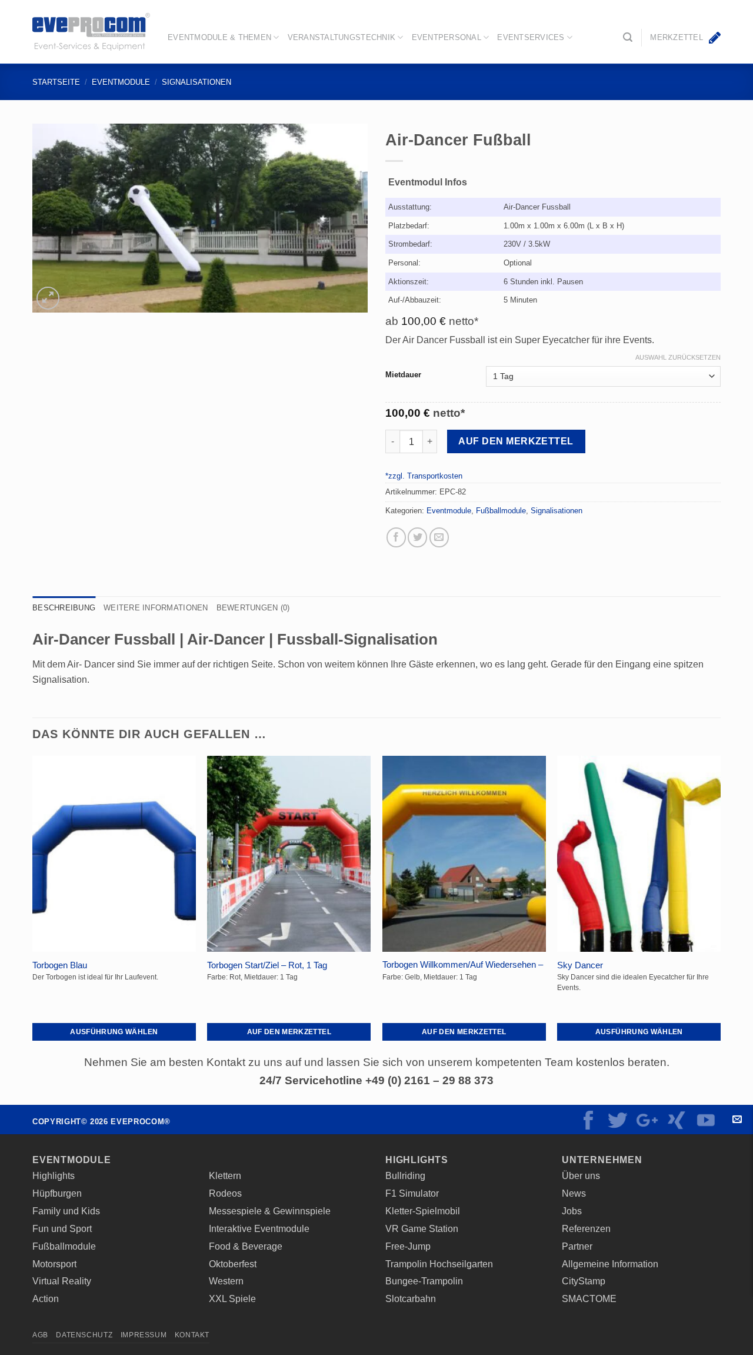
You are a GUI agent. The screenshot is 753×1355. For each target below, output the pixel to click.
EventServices (530, 37)
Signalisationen (196, 82)
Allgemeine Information (610, 1263)
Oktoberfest (232, 1263)
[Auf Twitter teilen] (417, 537)
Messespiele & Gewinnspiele (270, 1210)
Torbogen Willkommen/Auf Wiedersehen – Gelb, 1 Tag (462, 970)
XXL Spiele (232, 1298)
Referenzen (586, 1228)
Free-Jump (408, 1246)
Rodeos (225, 1193)
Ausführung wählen (114, 1031)
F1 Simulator (412, 1193)
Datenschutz (84, 1335)
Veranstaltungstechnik (341, 37)
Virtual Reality (61, 1281)
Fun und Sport (62, 1228)
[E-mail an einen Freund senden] (439, 537)
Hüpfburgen (57, 1193)
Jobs (572, 1210)
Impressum (144, 1335)
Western (226, 1281)
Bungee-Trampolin (424, 1281)
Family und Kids (66, 1210)
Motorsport (54, 1263)
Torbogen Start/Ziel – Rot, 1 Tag (267, 965)
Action (45, 1298)
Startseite (56, 82)
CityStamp (583, 1281)
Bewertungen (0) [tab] (253, 607)
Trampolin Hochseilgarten (439, 1263)
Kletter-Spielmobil (422, 1210)
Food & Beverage (245, 1246)
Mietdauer (403, 375)
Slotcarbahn (410, 1298)
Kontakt (737, 1119)
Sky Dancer (580, 965)
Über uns (581, 1175)
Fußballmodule (501, 510)
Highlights (53, 1175)
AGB (40, 1335)
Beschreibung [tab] (63, 607)
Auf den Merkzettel (515, 441)
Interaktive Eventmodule (259, 1228)
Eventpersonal (446, 37)
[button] (627, 37)
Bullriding (405, 1175)
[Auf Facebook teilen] (396, 537)
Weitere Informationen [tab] (156, 607)
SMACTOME (589, 1298)
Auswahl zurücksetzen (678, 357)
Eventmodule (121, 82)
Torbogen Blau (59, 965)
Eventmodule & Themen (219, 37)
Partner (577, 1246)
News (574, 1193)
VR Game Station (421, 1228)
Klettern (225, 1175)
